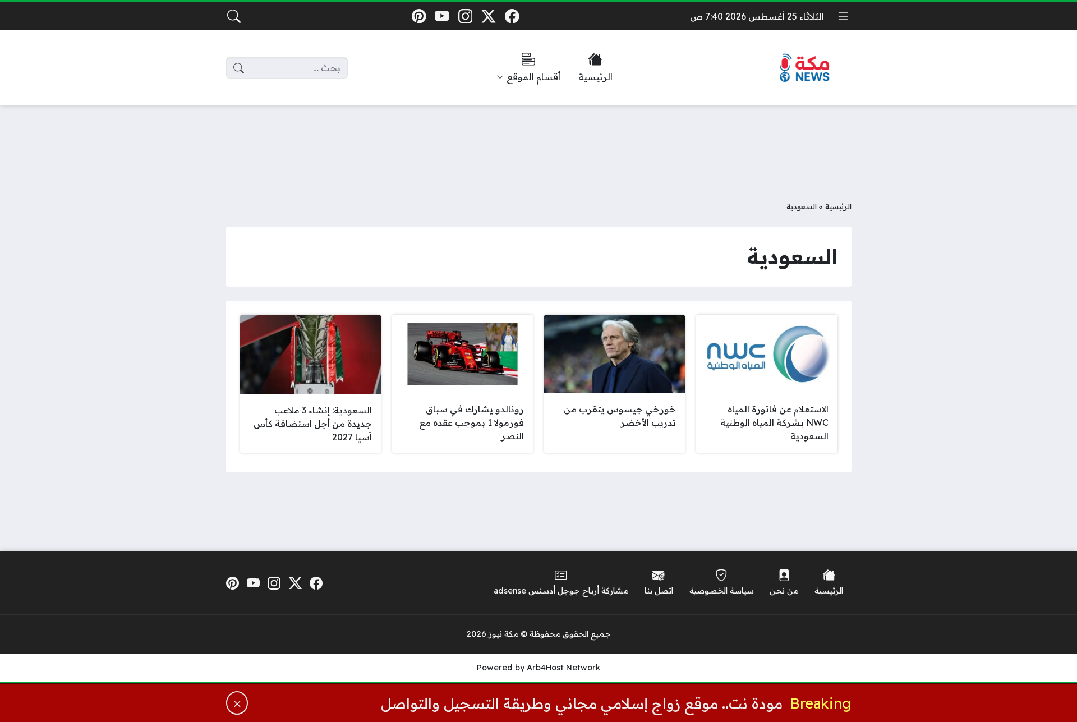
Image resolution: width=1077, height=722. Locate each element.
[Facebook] (512, 16)
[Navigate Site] (843, 16)
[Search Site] (233, 16)
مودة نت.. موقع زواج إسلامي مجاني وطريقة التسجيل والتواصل (582, 703)
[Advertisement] (538, 144)
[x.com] (489, 16)
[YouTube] (442, 16)
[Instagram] (465, 16)
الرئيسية (838, 206)
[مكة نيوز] (805, 68)
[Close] (237, 703)
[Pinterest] (419, 16)
